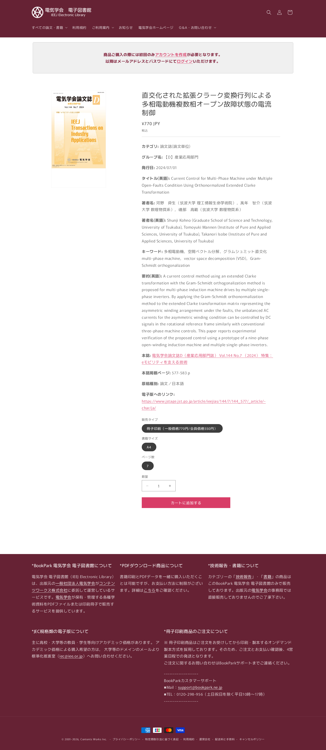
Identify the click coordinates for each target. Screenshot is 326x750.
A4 (149, 447)
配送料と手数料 (225, 739)
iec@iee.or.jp (71, 656)
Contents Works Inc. (93, 739)
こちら (150, 590)
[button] (49, 27)
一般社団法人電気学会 (75, 583)
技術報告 (244, 576)
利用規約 (189, 739)
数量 (145, 476)
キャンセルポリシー (251, 739)
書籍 (267, 576)
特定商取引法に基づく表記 (162, 739)
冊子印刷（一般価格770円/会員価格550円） (182, 428)
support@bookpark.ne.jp (200, 687)
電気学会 (63, 597)
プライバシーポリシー (127, 739)
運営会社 (204, 739)
